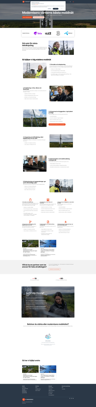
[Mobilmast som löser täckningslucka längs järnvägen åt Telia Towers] (30, 243)
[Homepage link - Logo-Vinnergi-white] (27, 400)
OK (55, 8)
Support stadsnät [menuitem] (37, 390)
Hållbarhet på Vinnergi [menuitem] (51, 390)
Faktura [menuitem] (36, 387)
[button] (73, 1)
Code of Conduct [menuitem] (51, 387)
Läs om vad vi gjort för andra (39, 17)
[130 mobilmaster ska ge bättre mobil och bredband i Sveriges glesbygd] (48, 243)
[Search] (70, 1)
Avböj (61, 8)
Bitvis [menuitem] (62, 387)
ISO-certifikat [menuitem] (50, 393)
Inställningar (49, 8)
